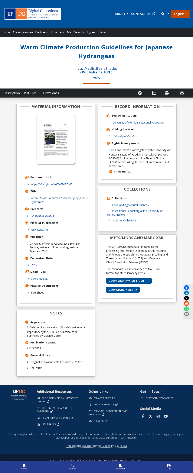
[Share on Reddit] (188, 303)
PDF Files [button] (30, 93)
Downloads (51, 93)
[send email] (188, 314)
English (179, 14)
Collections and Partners (30, 32)
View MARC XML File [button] (123, 290)
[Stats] (155, 93)
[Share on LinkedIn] (188, 293)
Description (11, 93)
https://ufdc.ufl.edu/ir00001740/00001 (52, 184)
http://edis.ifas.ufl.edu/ (96, 68)
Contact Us (140, 14)
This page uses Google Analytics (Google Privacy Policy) (96, 445)
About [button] (120, 14)
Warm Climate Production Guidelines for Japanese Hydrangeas (59, 200)
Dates (102, 32)
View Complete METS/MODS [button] (129, 281)
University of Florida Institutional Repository (138, 122)
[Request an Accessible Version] (141, 93)
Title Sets (57, 32)
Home (6, 32)
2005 (34, 265)
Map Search (75, 32)
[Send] (182, 93)
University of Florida (124, 136)
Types (91, 32)
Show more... (123, 171)
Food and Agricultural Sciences (130, 205)
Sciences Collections (124, 220)
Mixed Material (39, 278)
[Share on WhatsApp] (188, 308)
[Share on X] (188, 298)
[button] (165, 14)
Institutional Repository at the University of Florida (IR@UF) (135, 212)
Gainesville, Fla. (39, 229)
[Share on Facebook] (188, 287)
